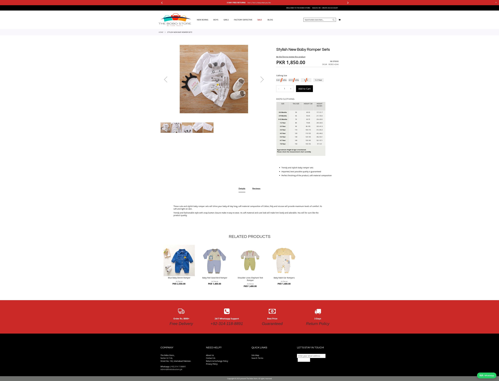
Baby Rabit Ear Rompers (284, 277)
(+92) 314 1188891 (178, 366)
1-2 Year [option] (318, 80)
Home (161, 32)
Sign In (315, 8)
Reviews (256, 188)
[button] (165, 79)
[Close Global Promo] (495, 2)
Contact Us (210, 358)
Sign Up (304, 359)
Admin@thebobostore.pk (171, 369)
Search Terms (257, 358)
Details (242, 188)
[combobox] (319, 20)
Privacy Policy (212, 364)
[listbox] (307, 80)
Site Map (255, 355)
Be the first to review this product (290, 57)
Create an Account (330, 8)
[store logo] (175, 19)
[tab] (234, 19)
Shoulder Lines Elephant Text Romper (250, 278)
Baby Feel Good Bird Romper (214, 277)
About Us (210, 355)
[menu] (234, 19)
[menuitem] (202, 19)
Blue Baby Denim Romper (179, 277)
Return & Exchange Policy (217, 361)
